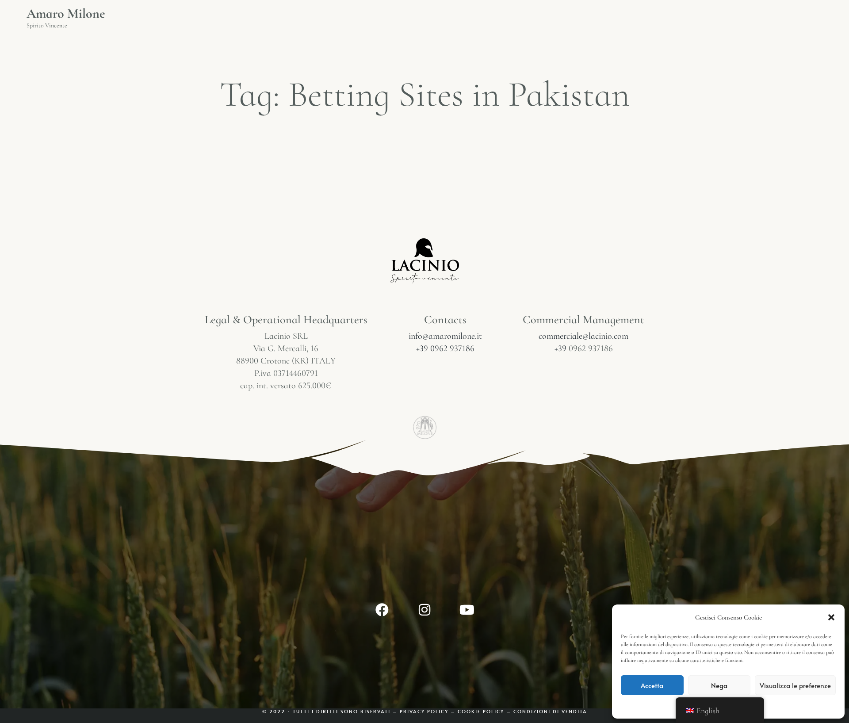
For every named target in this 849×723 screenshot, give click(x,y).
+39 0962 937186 (445, 348)
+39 (562, 348)
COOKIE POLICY (482, 711)
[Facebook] (382, 609)
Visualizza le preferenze (795, 685)
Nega (719, 685)
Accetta (652, 685)
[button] (831, 617)
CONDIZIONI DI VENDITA (550, 711)
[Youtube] (467, 609)
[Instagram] (424, 609)
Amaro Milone (66, 13)
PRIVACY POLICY (424, 711)
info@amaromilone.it (445, 336)
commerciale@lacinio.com (583, 336)
